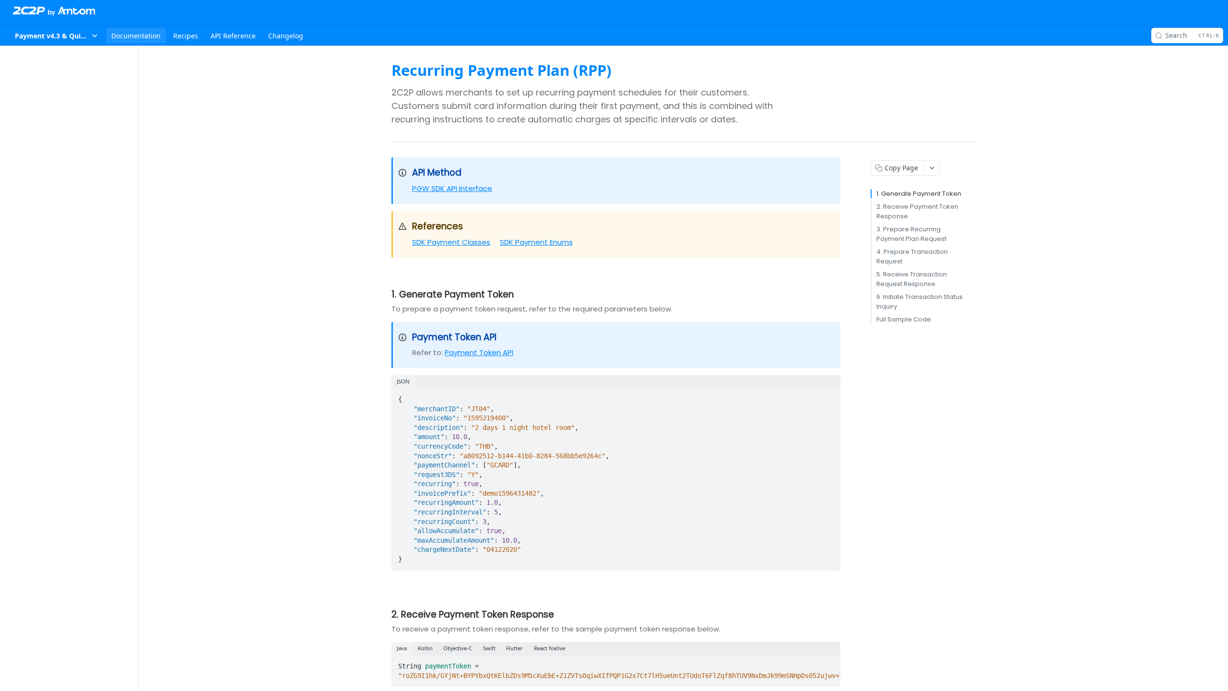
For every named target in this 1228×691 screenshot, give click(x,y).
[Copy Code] (829, 396)
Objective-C (457, 648)
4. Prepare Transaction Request (912, 256)
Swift (489, 648)
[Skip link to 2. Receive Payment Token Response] (385, 615)
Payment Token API (479, 352)
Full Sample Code (903, 319)
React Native (549, 648)
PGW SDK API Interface (452, 188)
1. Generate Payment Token (918, 193)
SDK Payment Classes (451, 242)
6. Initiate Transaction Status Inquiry (919, 301)
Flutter (514, 648)
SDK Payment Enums (536, 242)
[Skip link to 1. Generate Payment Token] (385, 295)
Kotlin (425, 648)
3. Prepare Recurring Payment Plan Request (911, 234)
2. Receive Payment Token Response (917, 211)
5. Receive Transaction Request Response (911, 279)
